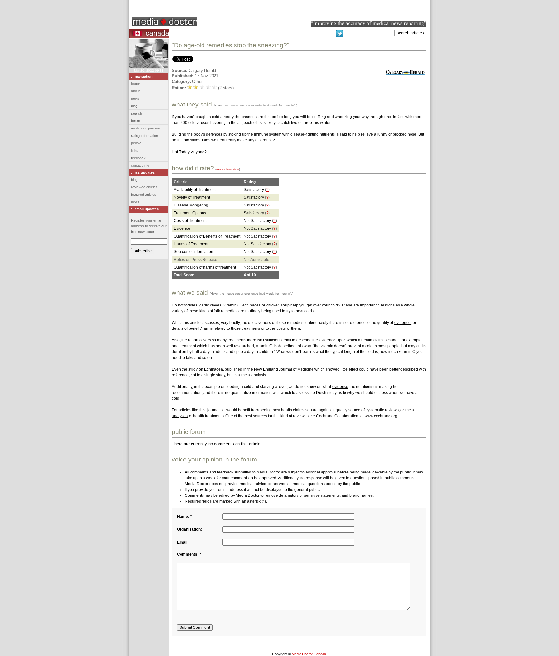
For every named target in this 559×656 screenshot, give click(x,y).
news (135, 98)
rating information (144, 136)
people (136, 143)
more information (227, 169)
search (136, 113)
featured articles (143, 194)
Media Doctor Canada (309, 654)
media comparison (145, 128)
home (135, 83)
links (134, 150)
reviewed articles (144, 187)
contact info (140, 165)
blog (134, 106)
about (135, 91)
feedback (138, 158)
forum (135, 121)
